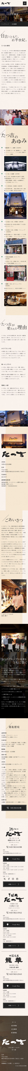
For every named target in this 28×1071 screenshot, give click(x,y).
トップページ (5, 24)
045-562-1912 (15, 912)
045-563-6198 (9, 802)
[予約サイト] (17, 879)
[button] (25, 3)
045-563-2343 (15, 974)
